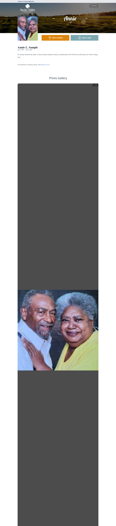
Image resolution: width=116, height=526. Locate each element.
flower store (46, 65)
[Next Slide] (95, 330)
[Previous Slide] (21, 330)
